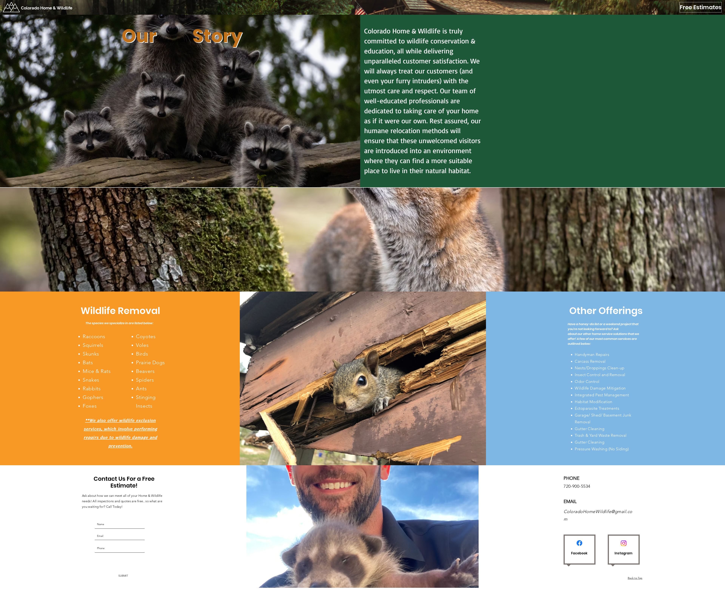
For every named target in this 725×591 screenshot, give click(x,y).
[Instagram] (623, 543)
